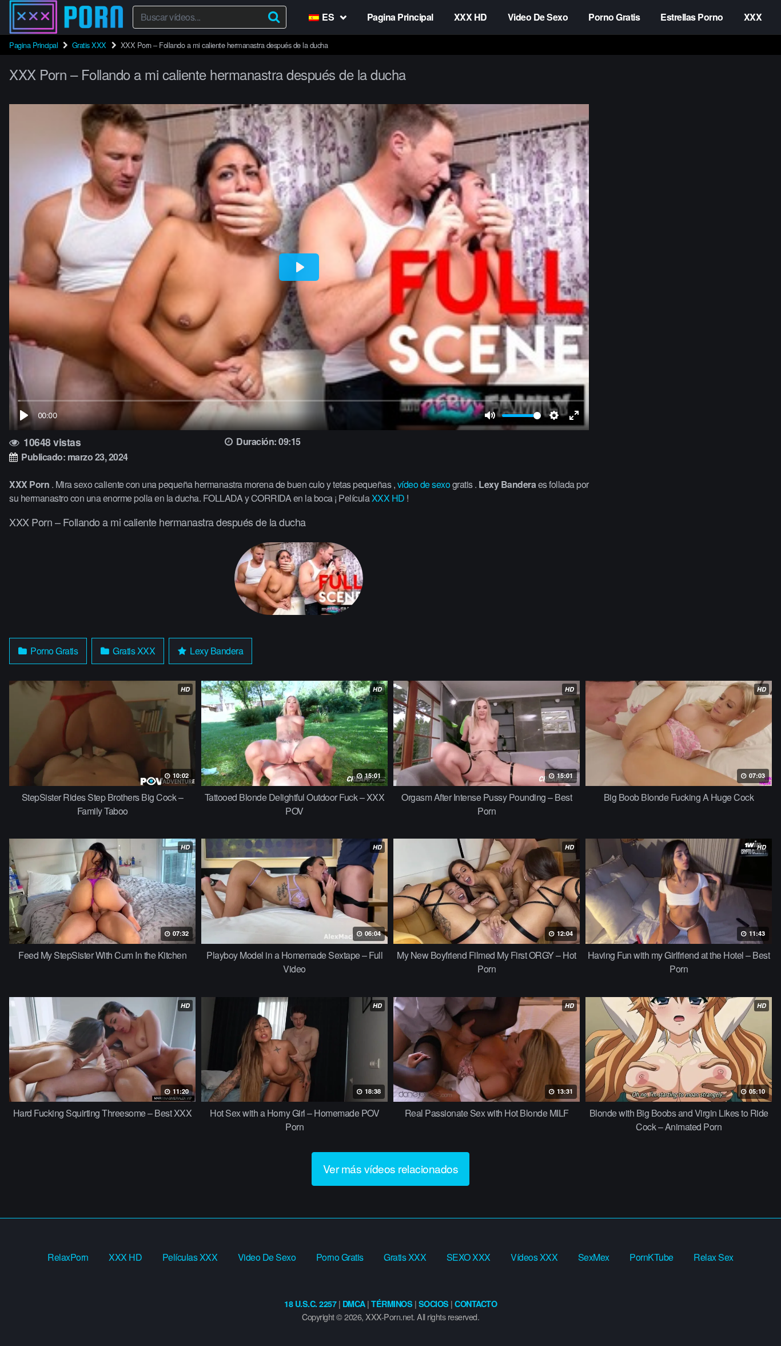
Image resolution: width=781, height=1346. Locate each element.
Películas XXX (190, 1257)
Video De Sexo (538, 16)
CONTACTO (476, 1303)
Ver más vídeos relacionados (391, 1168)
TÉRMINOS (391, 1303)
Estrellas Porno (691, 16)
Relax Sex (714, 1257)
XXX (753, 16)
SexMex (593, 1257)
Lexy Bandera (216, 650)
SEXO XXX (469, 1257)
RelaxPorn (68, 1257)
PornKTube (651, 1257)
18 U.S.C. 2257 (310, 1303)
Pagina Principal (400, 16)
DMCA (353, 1303)
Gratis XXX (89, 44)
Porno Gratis (614, 16)
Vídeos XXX (534, 1257)
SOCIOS (434, 1303)
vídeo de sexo (424, 484)
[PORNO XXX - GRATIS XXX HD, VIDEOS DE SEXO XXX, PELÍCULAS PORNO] (66, 17)
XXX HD (470, 16)
